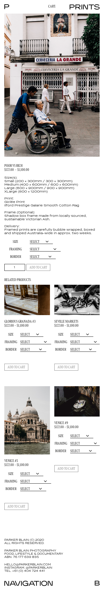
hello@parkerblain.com (27, 565)
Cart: (52, 6)
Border (15, 256)
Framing (15, 249)
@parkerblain (39, 568)
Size (15, 241)
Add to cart (38, 267)
